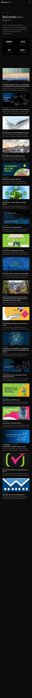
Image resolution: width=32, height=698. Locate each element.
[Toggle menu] (30, 2)
